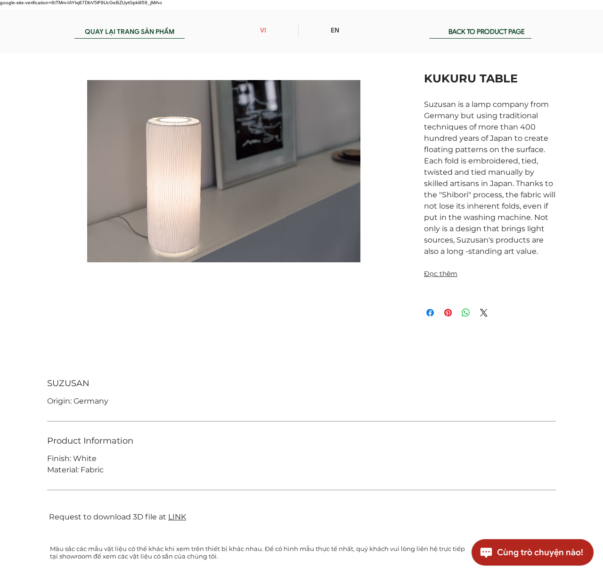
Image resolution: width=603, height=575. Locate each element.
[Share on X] (483, 312)
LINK (177, 516)
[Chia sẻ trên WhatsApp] (466, 312)
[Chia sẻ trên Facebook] (430, 312)
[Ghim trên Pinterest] (448, 312)
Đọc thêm (440, 273)
